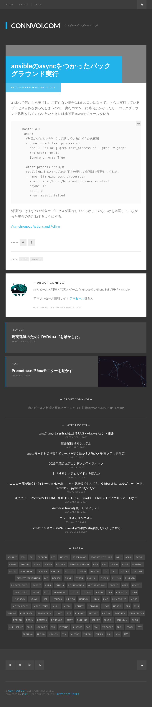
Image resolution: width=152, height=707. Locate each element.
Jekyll (26, 694)
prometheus (136, 613)
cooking (95, 571)
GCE (53, 557)
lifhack (83, 599)
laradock (19, 599)
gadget (37, 585)
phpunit (80, 613)
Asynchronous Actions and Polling (35, 226)
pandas (12, 613)
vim (64, 634)
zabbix (87, 634)
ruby (70, 620)
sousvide (42, 627)
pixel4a (106, 613)
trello (41, 634)
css (106, 571)
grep (125, 585)
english (91, 578)
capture (56, 571)
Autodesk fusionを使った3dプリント (76, 508)
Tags (37, 4)
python (17, 620)
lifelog (70, 599)
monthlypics (41, 606)
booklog (137, 564)
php (69, 613)
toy (140, 627)
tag (88, 627)
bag (104, 564)
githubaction (76, 585)
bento (114, 564)
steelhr (63, 627)
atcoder (61, 564)
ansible (36, 259)
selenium (122, 620)
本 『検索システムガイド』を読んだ (76, 473)
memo (133, 599)
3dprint (12, 557)
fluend (116, 578)
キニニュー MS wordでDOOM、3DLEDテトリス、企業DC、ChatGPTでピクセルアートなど (76, 498)
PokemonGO (79, 557)
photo (58, 613)
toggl (130, 627)
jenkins (87, 592)
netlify (79, 606)
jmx (110, 592)
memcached (119, 599)
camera (42, 571)
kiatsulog (122, 592)
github (60, 585)
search (108, 620)
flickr (104, 578)
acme (128, 557)
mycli (56, 606)
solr (29, 627)
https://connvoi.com (66, 307)
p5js (136, 606)
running (82, 620)
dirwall (137, 571)
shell (135, 620)
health (136, 585)
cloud (82, 571)
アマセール (77, 298)
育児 (126, 634)
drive (68, 578)
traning (28, 634)
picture (93, 613)
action (140, 557)
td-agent (108, 627)
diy (46, 578)
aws (95, 564)
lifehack (57, 599)
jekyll (74, 592)
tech (24, 259)
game (48, 585)
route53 (42, 620)
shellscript (16, 627)
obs (128, 606)
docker (56, 578)
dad (114, 571)
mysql (67, 606)
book (125, 564)
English (42, 557)
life (45, 599)
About (23, 4)
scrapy (96, 620)
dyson (79, 578)
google (114, 585)
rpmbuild (56, 620)
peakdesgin (27, 613)
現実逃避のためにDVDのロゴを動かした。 (47, 336)
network (93, 606)
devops (124, 571)
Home (9, 4)
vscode (75, 634)
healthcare (21, 592)
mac (105, 599)
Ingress (64, 557)
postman (120, 613)
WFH (118, 557)
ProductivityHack (101, 557)
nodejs (117, 606)
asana (48, 564)
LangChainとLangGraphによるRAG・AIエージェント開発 (76, 433)
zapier (99, 634)
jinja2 (99, 592)
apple (37, 564)
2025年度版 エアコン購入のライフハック (76, 463)
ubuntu (53, 634)
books (12, 571)
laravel (34, 599)
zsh (109, 634)
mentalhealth (21, 606)
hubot (36, 592)
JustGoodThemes (67, 694)
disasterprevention (28, 578)
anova (12, 564)
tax (96, 627)
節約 (118, 634)
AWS (23, 557)
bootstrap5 (27, 571)
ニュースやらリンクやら (76, 518)
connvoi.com (35, 25)
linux (95, 599)
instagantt (60, 592)
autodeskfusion (79, 564)
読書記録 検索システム (76, 443)
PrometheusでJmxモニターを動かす (42, 370)
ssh (53, 627)
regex (29, 620)
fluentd (130, 578)
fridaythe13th (19, 585)
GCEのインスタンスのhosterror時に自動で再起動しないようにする (76, 528)
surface (77, 627)
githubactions (96, 585)
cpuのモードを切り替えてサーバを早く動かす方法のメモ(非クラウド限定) (76, 453)
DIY (32, 557)
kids (134, 592)
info (46, 592)
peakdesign (44, 613)
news (106, 606)
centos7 (70, 571)
